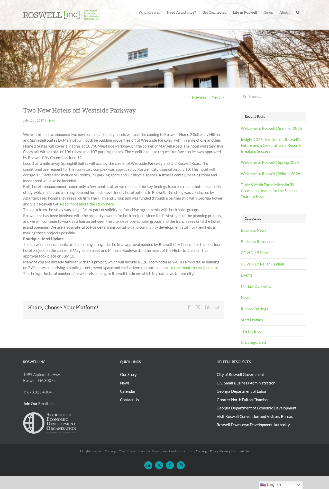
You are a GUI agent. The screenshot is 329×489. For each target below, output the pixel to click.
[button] (297, 12)
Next (216, 97)
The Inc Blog (251, 331)
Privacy (225, 451)
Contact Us (129, 399)
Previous (199, 97)
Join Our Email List (39, 403)
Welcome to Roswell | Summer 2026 (271, 128)
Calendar (127, 391)
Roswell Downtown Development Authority (253, 424)
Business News (253, 230)
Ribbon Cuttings (254, 308)
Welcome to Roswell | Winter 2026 (270, 173)
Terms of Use (241, 451)
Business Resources (258, 241)
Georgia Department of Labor (242, 391)
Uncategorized (253, 342)
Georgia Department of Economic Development (257, 408)
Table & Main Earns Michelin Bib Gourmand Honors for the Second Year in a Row (269, 190)
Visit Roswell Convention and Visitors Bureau (255, 416)
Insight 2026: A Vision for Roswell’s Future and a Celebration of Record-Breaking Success (271, 145)
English (273, 484)
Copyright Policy (207, 451)
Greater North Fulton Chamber (243, 399)
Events (247, 275)
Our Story (128, 374)
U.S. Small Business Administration (246, 383)
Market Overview (256, 286)
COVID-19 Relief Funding (262, 264)
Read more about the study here (87, 204)
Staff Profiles (252, 320)
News (51, 120)
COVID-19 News (255, 252)
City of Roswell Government (240, 374)
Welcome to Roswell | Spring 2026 (270, 162)
